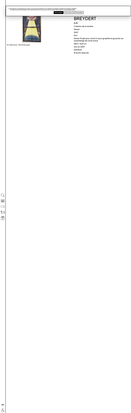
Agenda (2, 201)
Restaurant (2, 212)
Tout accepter (59, 12)
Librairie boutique (2, 218)
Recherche (2, 195)
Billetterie (2, 206)
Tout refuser (68, 12)
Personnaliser (79, 12)
